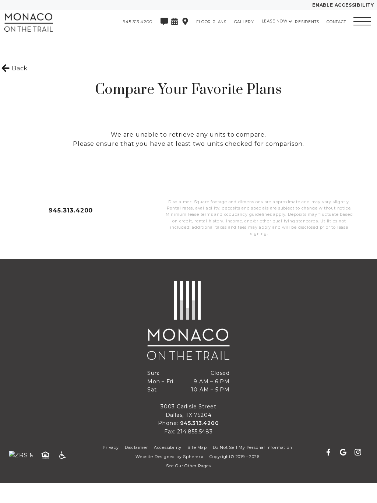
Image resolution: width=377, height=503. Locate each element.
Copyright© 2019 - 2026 (234, 456)
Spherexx (193, 456)
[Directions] (185, 21)
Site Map (197, 447)
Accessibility (168, 447)
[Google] (346, 452)
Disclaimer (136, 447)
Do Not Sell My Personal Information (252, 447)
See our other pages (188, 466)
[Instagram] (357, 452)
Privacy (111, 447)
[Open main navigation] (362, 21)
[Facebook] (331, 452)
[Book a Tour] (174, 21)
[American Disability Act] (64, 455)
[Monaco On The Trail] (46, 21)
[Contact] (164, 21)
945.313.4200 (71, 210)
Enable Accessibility (343, 5)
